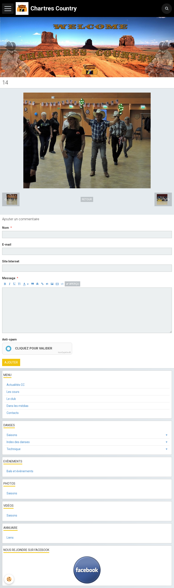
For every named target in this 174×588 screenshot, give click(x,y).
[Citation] (32, 283)
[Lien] (42, 283)
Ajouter (11, 362)
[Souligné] (14, 283)
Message (8, 278)
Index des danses (18, 442)
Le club (11, 399)
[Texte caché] (47, 283)
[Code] (62, 283)
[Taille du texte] (19, 283)
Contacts (13, 413)
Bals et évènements (20, 471)
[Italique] (9, 283)
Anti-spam (9, 339)
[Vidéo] (57, 283)
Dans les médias (17, 406)
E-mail (6, 244)
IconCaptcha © (64, 352)
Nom (5, 227)
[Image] (52, 283)
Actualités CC (16, 384)
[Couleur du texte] (26, 283)
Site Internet (10, 261)
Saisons (12, 435)
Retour (87, 199)
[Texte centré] (37, 283)
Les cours (13, 391)
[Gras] (4, 283)
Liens (10, 537)
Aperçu (74, 283)
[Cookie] (9, 579)
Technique (14, 449)
